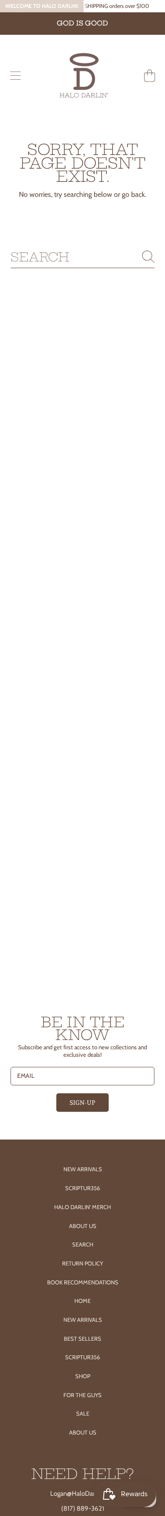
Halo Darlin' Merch (82, 1206)
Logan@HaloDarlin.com (82, 1494)
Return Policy (82, 1263)
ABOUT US (82, 1432)
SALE (82, 1413)
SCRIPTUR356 (82, 1357)
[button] (15, 75)
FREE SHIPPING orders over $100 (109, 6)
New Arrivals (82, 1169)
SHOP (82, 1376)
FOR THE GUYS (82, 1394)
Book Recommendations (82, 1282)
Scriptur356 (82, 1187)
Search (82, 1244)
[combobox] (82, 257)
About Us (82, 1225)
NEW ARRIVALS (82, 1319)
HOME (82, 1300)
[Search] (148, 256)
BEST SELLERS (82, 1338)
